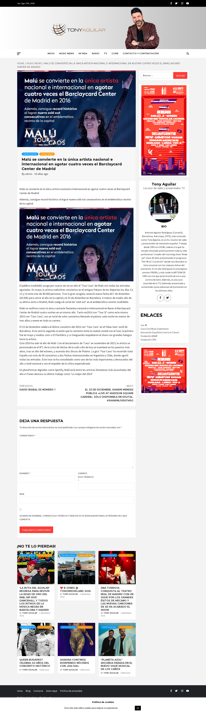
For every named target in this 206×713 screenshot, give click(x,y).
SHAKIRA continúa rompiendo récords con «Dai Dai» (74, 663)
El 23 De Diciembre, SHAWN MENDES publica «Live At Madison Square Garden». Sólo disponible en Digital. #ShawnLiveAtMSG (107, 393)
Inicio (51, 53)
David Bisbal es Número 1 (37, 388)
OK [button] (138, 708)
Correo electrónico (85, 477)
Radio (95, 53)
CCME (115, 53)
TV (105, 53)
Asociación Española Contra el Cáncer (160, 332)
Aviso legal (51, 690)
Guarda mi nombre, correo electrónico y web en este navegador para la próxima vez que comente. (73, 517)
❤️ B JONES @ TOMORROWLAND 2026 (75, 589)
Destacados (30, 154)
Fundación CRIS (148, 339)
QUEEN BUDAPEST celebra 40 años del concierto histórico (34, 663)
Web (21, 493)
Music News (66, 53)
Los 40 (144, 325)
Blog (28, 690)
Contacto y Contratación (141, 53)
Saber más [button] (126, 708)
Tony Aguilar (30, 613)
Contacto (38, 690)
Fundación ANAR (149, 335)
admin (29, 174)
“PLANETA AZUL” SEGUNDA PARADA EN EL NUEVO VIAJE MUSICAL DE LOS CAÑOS (116, 664)
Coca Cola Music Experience (155, 328)
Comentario (27, 435)
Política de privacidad (71, 690)
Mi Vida (83, 53)
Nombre (24, 473)
